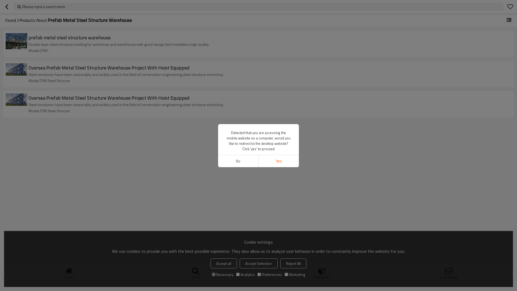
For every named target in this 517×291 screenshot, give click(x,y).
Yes (279, 161)
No (238, 161)
